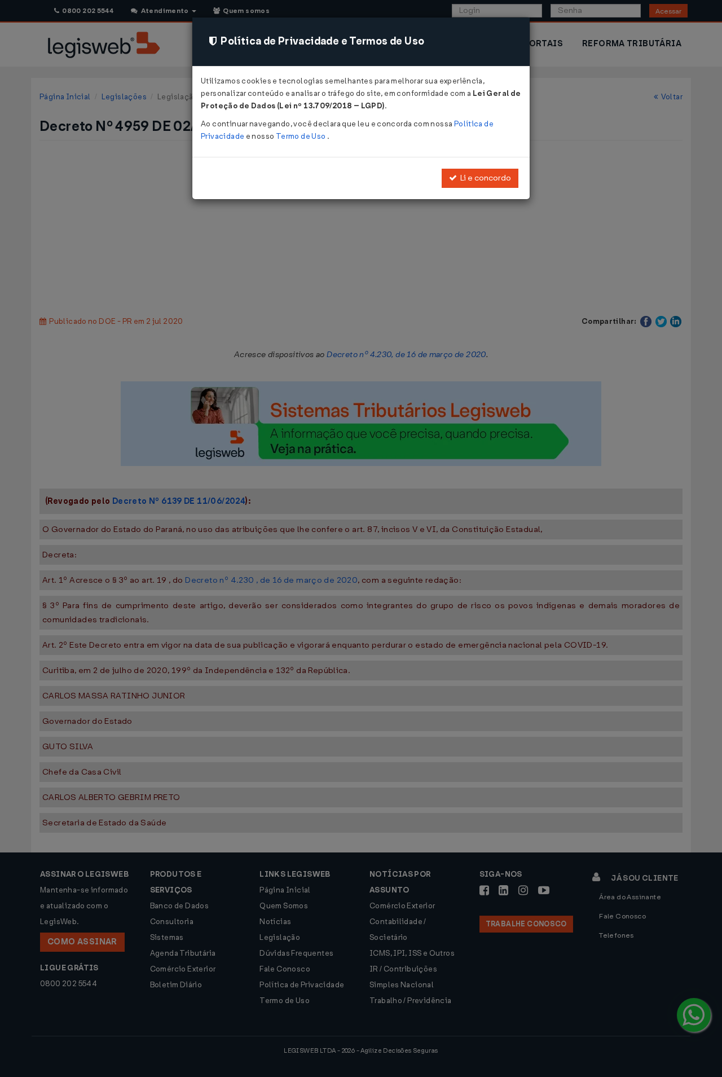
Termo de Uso (301, 136)
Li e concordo (484, 178)
